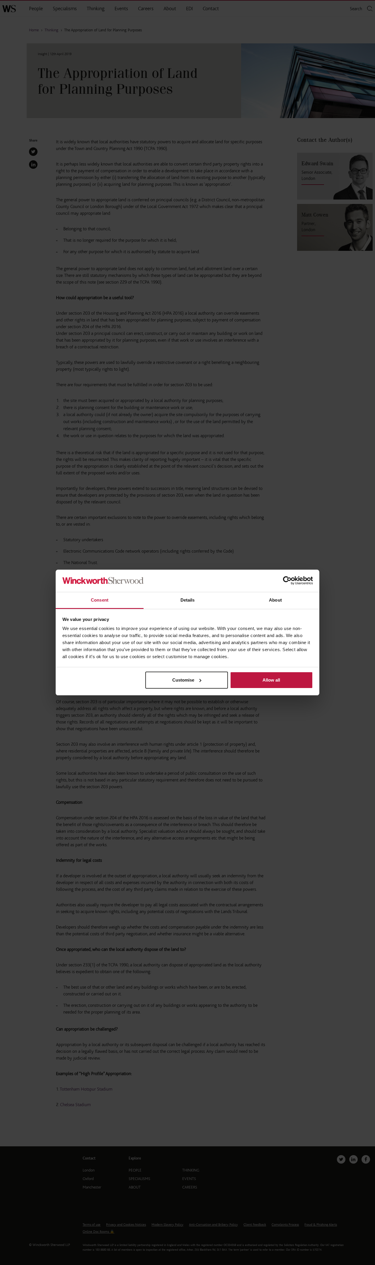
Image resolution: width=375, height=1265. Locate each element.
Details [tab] (187, 599)
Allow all (271, 679)
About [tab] (275, 599)
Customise (183, 679)
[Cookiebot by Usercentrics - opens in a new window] (287, 580)
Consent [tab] (99, 599)
